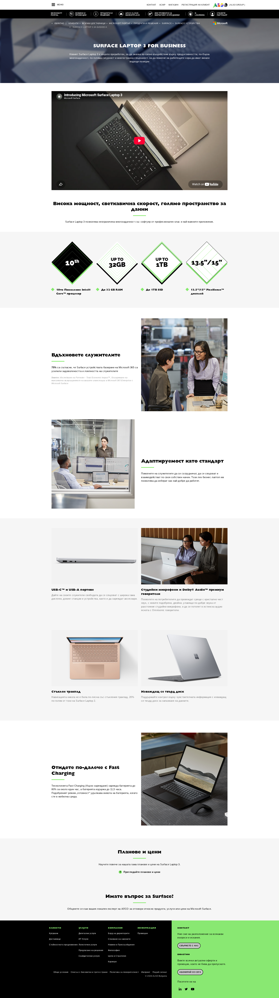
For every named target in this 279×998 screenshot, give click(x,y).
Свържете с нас (189, 946)
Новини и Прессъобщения (121, 945)
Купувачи (53, 933)
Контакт (151, 5)
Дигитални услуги (87, 933)
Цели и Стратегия (117, 956)
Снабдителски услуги (89, 956)
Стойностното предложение (63, 945)
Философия (114, 950)
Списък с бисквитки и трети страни (89, 972)
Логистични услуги (88, 945)
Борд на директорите (118, 933)
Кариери (112, 962)
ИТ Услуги (83, 939)
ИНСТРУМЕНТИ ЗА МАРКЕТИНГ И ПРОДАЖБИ (167, 14)
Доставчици (55, 939)
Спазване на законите (119, 939)
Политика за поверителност (124, 972)
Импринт (145, 972)
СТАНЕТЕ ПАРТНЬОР (222, 14)
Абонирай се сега (190, 972)
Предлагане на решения (91, 950)
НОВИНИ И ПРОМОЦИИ (80, 14)
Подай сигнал (160, 972)
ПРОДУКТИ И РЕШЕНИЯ (106, 14)
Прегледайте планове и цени (142, 872)
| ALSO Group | (237, 5)
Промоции (143, 933)
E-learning (200, 14)
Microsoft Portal (56, 14)
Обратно (59, 23)
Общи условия (60, 972)
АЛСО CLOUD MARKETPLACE (132, 14)
